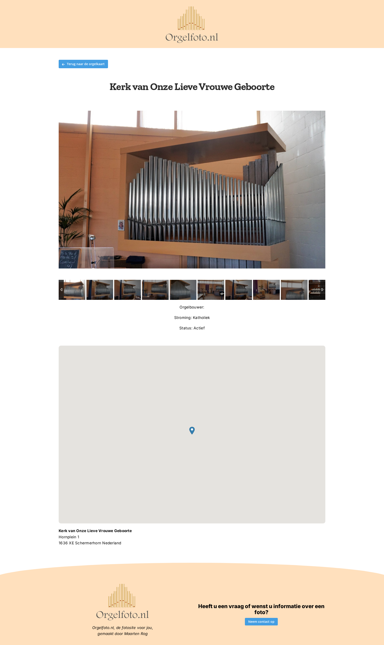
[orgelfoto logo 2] (192, 7)
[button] (192, 431)
